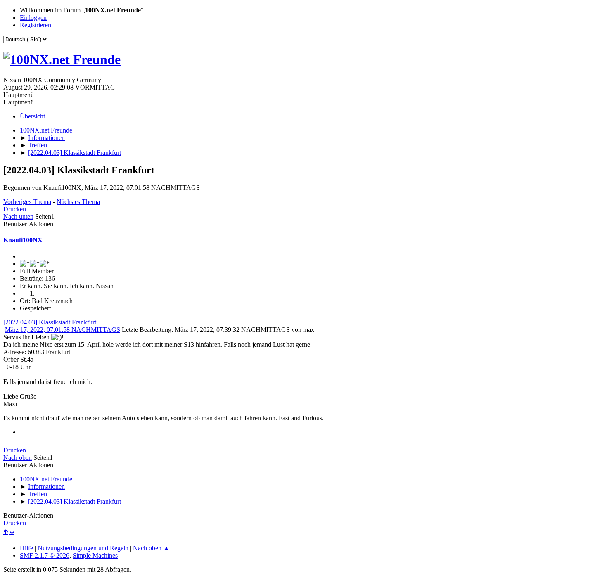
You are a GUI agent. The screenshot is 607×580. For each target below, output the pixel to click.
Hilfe (26, 548)
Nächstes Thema (78, 201)
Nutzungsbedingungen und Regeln (83, 548)
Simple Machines (95, 555)
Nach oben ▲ (151, 548)
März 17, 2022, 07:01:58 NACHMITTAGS (62, 329)
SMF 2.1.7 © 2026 (44, 555)
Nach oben (17, 457)
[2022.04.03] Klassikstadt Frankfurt (49, 322)
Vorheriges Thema (27, 201)
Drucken (14, 209)
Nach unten (18, 216)
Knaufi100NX (23, 240)
